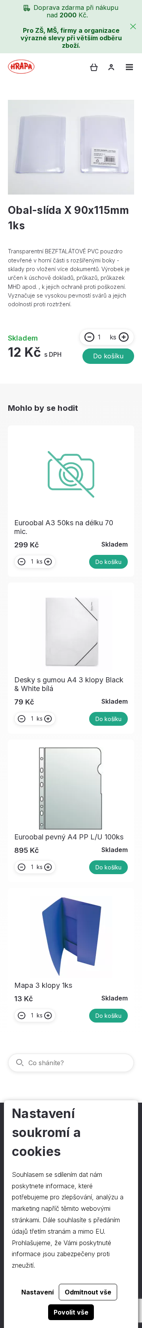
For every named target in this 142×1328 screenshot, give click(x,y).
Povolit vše (71, 1312)
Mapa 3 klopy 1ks (43, 985)
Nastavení (37, 1292)
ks (113, 337)
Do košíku (108, 356)
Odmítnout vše (88, 1292)
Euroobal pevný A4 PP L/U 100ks (68, 837)
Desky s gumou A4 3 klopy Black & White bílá (68, 684)
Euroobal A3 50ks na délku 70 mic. (63, 527)
